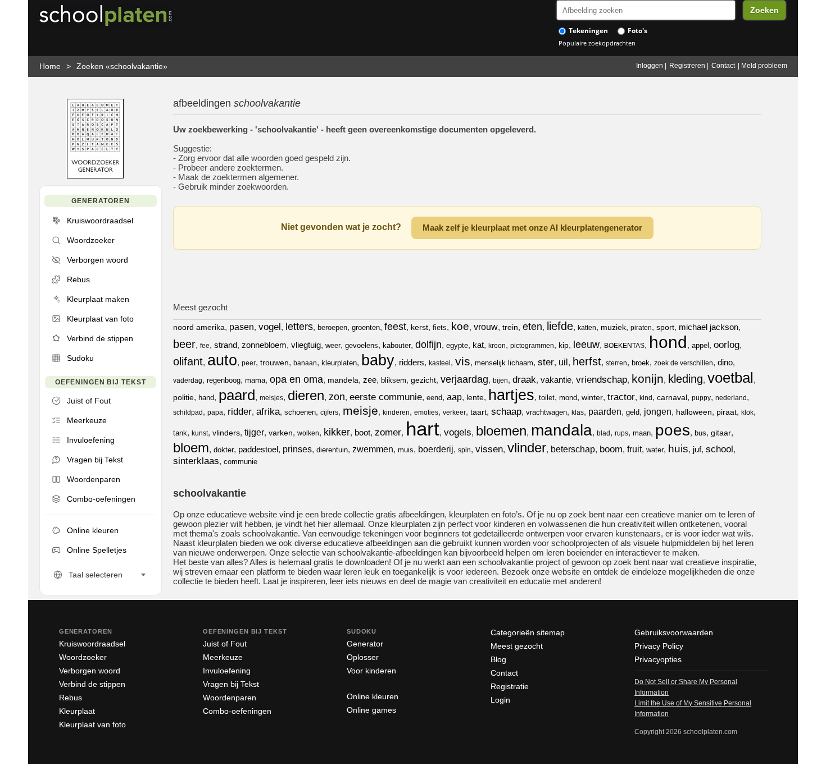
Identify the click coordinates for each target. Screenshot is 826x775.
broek (641, 363)
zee (369, 379)
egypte (457, 345)
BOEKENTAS (624, 346)
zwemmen (372, 449)
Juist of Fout (225, 643)
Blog (498, 659)
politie (183, 397)
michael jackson (708, 327)
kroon (497, 346)
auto (222, 360)
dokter (224, 450)
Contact (723, 66)
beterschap (573, 449)
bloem (191, 447)
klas (577, 412)
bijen (500, 380)
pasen (241, 327)
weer (333, 345)
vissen (489, 449)
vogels (457, 432)
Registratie (510, 686)
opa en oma (296, 379)
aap (454, 397)
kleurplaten (339, 363)
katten (587, 328)
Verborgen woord (89, 670)
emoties (426, 412)
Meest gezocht (517, 645)
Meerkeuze (223, 657)
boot (362, 432)
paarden (604, 411)
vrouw (486, 327)
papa (215, 412)
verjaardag (464, 379)
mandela (343, 379)
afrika (268, 411)
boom (611, 449)
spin (464, 450)
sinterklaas (196, 461)
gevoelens (361, 345)
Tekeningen (587, 30)
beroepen (332, 327)
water (655, 450)
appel (700, 345)
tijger (254, 432)
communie (240, 461)
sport (665, 327)
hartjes (511, 395)
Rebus (70, 697)
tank (180, 433)
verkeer (454, 412)
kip (564, 345)
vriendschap (601, 379)
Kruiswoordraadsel (92, 643)
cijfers (329, 412)
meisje (360, 410)
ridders (411, 362)
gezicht (423, 379)
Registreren (687, 66)
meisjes (271, 398)
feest (395, 326)
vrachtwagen (546, 412)
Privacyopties (658, 659)
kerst (419, 327)
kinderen (396, 412)
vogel (269, 327)
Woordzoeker (83, 657)
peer (249, 363)
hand (206, 397)
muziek (613, 327)
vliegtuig (306, 345)
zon (337, 396)
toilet (547, 397)
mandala (561, 430)
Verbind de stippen (92, 684)
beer (184, 344)
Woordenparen (229, 697)
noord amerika (199, 327)
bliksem (393, 380)
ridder (240, 411)
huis (678, 449)
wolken (308, 433)
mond (568, 397)
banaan (305, 363)
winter (592, 397)
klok (747, 412)
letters (299, 326)
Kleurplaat (77, 711)
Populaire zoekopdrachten (597, 43)
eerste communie (386, 397)
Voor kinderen (371, 670)
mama (255, 380)
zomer (388, 432)
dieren (306, 395)
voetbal (730, 377)
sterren (616, 363)
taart (478, 411)
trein (510, 327)
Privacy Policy (658, 645)
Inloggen (649, 66)
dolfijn (428, 344)
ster (546, 362)
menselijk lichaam (504, 363)
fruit (634, 449)
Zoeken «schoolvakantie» (121, 66)
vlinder (526, 447)
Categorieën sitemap (528, 632)
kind (645, 398)
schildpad (188, 412)
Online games (371, 709)
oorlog (726, 345)
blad (603, 433)
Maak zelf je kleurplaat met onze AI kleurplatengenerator (532, 227)
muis (406, 450)
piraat (726, 411)
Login (500, 699)
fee (205, 346)
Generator (365, 643)
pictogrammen (532, 346)
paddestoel (258, 449)
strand (225, 345)
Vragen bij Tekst (231, 684)
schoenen (300, 412)
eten (532, 326)
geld (632, 412)
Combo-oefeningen (237, 711)
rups (621, 433)
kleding (685, 379)
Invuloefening (227, 670)
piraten (641, 328)
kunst (200, 433)
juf (697, 449)
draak (524, 379)
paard (237, 395)
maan (642, 433)
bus (700, 433)
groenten (366, 327)
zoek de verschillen (683, 363)
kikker (337, 432)
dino (725, 362)
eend (434, 397)
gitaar (721, 432)
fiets (440, 327)
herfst (587, 361)
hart (422, 428)
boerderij (435, 449)
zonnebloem (264, 345)
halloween (694, 411)
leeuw (586, 344)
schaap (506, 411)
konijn (648, 378)
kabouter (397, 345)
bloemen (501, 430)
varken (281, 432)
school (719, 449)
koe (460, 326)
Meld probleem (764, 66)
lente (475, 397)
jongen (657, 411)
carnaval (672, 397)
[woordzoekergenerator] (95, 176)
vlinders (226, 432)
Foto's (636, 30)
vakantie (556, 379)
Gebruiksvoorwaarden (673, 632)
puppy (701, 398)
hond (668, 342)
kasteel (440, 363)
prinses (297, 449)
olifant (188, 361)
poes (672, 430)
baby (377, 360)
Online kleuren (372, 696)
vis (462, 361)
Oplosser (363, 657)
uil (563, 362)
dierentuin (332, 450)
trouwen (274, 362)
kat (478, 345)
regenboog (223, 380)
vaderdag (187, 380)
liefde (560, 326)
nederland (731, 398)
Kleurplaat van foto (92, 724)
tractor (621, 397)
